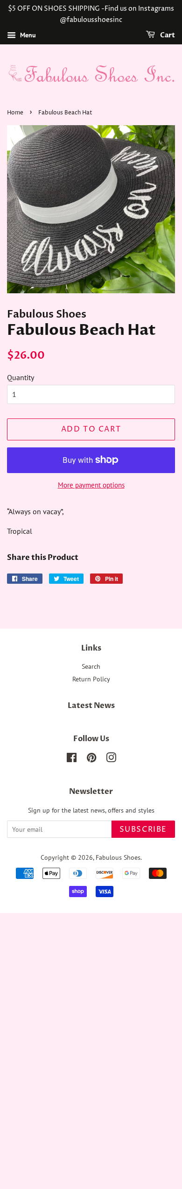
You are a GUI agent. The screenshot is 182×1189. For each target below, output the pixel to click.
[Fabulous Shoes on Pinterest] (91, 759)
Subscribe (143, 829)
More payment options (91, 485)
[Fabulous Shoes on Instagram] (111, 759)
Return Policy (91, 679)
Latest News (91, 706)
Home (15, 113)
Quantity (20, 377)
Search (91, 666)
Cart (167, 35)
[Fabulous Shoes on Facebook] (71, 759)
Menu (27, 35)
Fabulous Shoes (118, 857)
